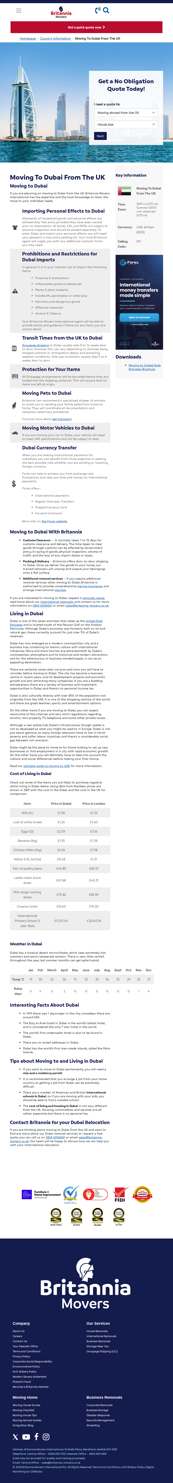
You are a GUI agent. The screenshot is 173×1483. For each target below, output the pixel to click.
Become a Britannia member (31, 1386)
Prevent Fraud (22, 1381)
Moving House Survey (26, 1405)
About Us (18, 1331)
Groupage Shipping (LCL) (102, 1351)
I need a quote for (107, 104)
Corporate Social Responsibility (32, 1361)
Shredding (93, 1425)
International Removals (101, 1336)
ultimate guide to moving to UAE (46, 766)
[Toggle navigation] (18, 11)
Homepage (28, 38)
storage (60, 590)
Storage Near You (97, 1346)
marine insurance (89, 586)
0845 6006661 (42, 605)
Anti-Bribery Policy (24, 1371)
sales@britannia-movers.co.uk (86, 605)
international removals (56, 601)
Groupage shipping (35, 345)
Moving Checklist (23, 1410)
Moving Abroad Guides (27, 1420)
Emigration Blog (23, 1425)
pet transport (62, 419)
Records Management (100, 1420)
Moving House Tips (25, 1415)
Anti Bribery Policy (133, 1467)
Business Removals (98, 1341)
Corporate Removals (99, 1405)
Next (100, 136)
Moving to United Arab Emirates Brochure (145, 367)
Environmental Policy (26, 1366)
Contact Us (20, 1341)
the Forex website (54, 521)
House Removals (97, 1331)
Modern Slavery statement (30, 1376)
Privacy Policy (21, 1356)
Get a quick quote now (85, 27)
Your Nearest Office (25, 1346)
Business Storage (97, 1410)
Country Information (55, 38)
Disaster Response (98, 1415)
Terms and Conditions (26, 1351)
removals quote (93, 598)
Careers (17, 1336)
